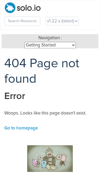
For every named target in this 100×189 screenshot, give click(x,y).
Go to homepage (21, 128)
